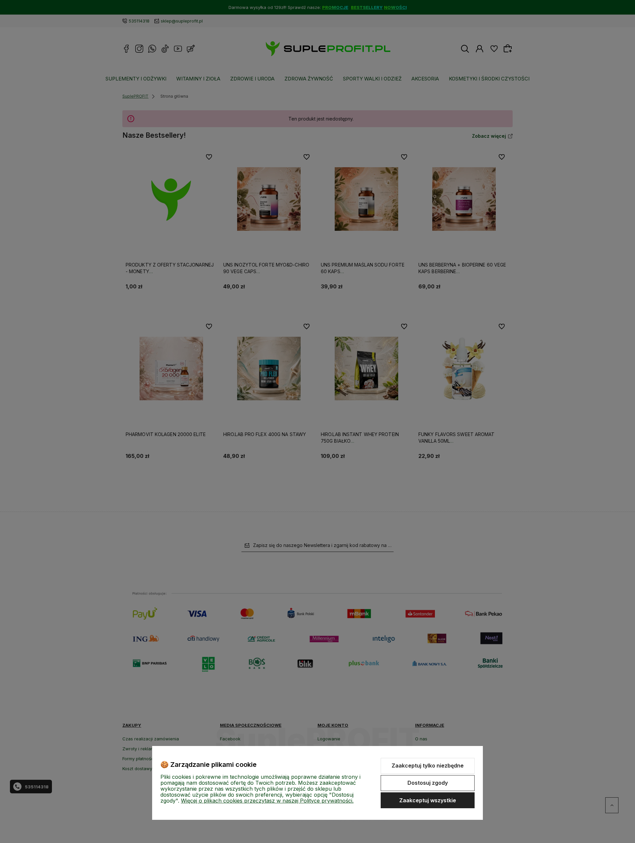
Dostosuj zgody (427, 782)
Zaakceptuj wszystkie (427, 800)
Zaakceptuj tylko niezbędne (428, 765)
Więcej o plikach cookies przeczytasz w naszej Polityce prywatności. (267, 800)
